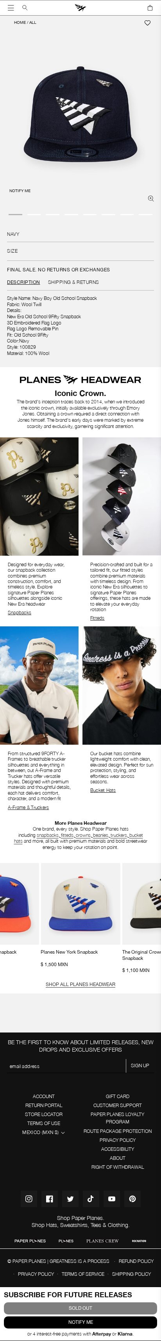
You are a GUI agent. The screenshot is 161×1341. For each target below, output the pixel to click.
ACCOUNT (44, 1096)
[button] (11, 8)
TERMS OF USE (43, 1123)
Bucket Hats (103, 790)
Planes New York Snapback (80, 906)
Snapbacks (19, 612)
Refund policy (136, 1261)
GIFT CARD (117, 1096)
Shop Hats (44, 1225)
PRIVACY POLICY (118, 1140)
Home (20, 22)
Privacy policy (36, 1274)
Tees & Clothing (109, 1225)
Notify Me (80, 1322)
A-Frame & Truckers (28, 807)
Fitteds (97, 618)
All (32, 22)
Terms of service (83, 1274)
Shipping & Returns (73, 282)
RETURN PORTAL (43, 1105)
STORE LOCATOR (44, 1114)
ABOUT (117, 1158)
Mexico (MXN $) (40, 1132)
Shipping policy (131, 1274)
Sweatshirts (74, 1225)
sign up (140, 1065)
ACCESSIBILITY (117, 1149)
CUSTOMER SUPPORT (117, 1105)
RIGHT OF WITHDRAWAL (117, 1167)
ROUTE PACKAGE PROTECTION (118, 1131)
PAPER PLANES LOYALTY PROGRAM (117, 1118)
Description (23, 282)
